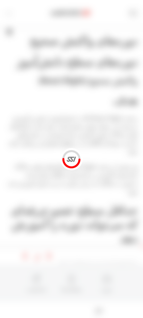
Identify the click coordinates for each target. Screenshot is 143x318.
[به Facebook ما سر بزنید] (88, 309)
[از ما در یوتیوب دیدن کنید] (55, 309)
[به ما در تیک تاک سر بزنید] (44, 309)
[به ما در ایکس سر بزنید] (77, 309)
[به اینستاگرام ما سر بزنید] (66, 309)
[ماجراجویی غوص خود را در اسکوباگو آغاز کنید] (99, 309)
